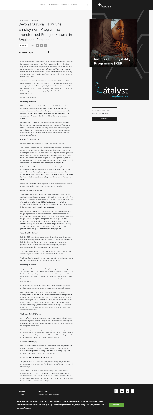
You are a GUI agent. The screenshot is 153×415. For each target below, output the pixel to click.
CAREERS (74, 5)
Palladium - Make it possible (111, 5)
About (42, 5)
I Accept (116, 405)
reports (23, 46)
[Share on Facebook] (41, 45)
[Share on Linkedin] (37, 45)
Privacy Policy (44, 391)
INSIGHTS (64, 5)
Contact (22, 391)
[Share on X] (45, 45)
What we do (53, 5)
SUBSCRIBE (104, 119)
